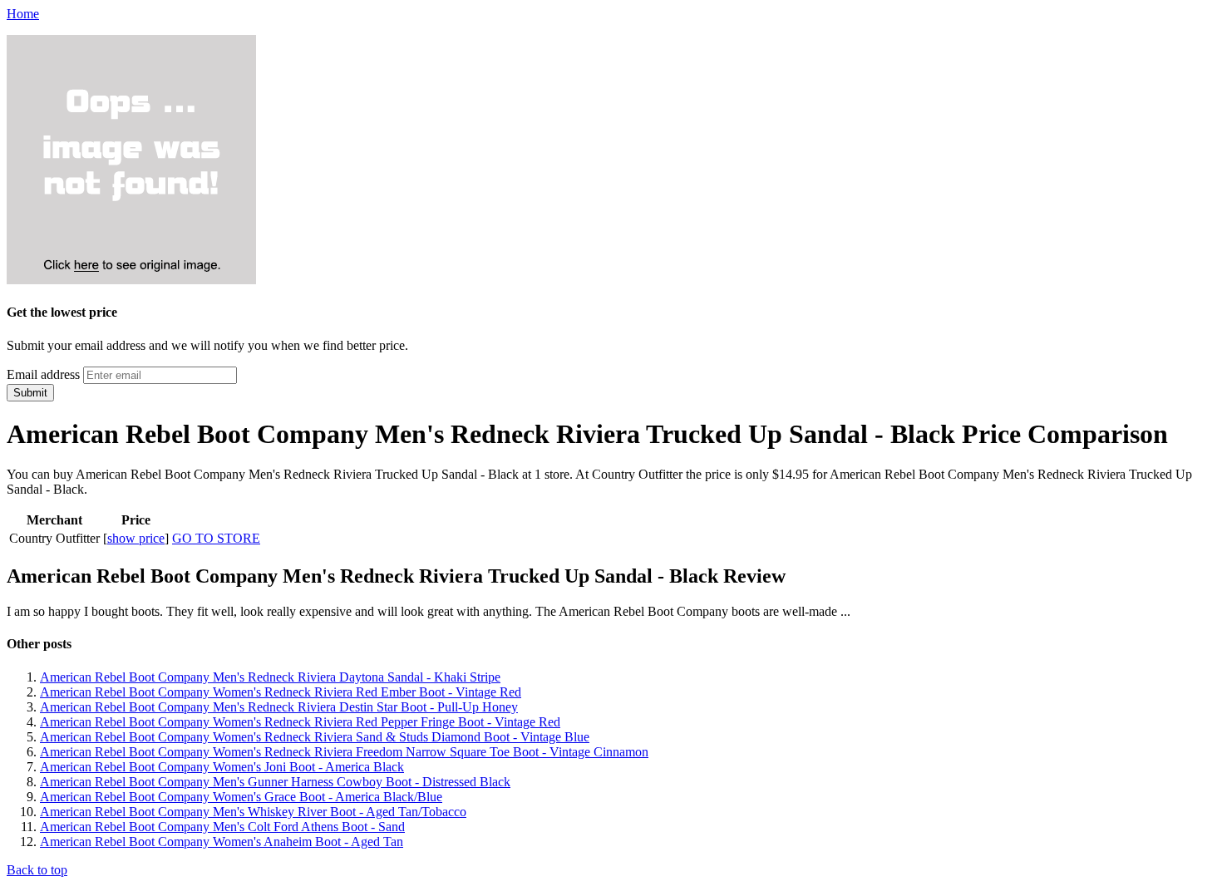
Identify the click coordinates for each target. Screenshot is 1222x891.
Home (23, 14)
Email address (43, 374)
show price (136, 538)
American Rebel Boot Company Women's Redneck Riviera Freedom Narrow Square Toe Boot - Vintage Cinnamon (344, 752)
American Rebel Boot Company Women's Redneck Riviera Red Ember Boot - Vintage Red (280, 692)
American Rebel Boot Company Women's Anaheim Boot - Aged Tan (221, 841)
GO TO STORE (216, 538)
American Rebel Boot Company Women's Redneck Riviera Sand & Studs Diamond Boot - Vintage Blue (314, 737)
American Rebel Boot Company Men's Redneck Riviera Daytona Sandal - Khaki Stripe (270, 677)
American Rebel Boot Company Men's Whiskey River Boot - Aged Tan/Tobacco (253, 812)
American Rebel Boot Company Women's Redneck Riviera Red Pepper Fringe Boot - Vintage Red (300, 722)
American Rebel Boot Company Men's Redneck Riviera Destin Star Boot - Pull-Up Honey (279, 707)
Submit (30, 392)
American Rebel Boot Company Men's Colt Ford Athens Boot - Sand (222, 827)
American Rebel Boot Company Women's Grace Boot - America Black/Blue (241, 797)
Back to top (37, 870)
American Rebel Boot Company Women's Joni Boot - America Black (222, 767)
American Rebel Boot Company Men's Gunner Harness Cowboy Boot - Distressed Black (275, 782)
